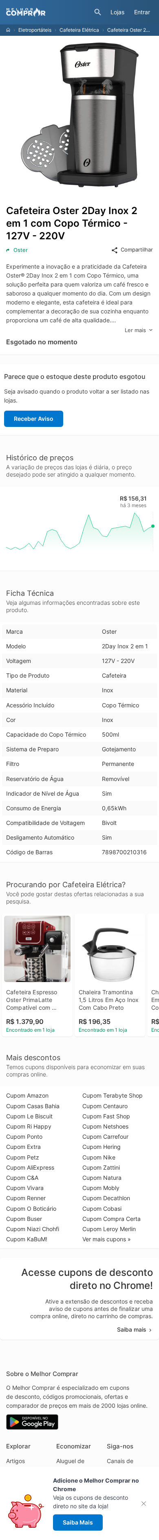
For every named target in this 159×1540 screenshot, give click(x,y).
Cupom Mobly (100, 1187)
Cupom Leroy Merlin (109, 1228)
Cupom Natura (101, 1177)
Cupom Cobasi (101, 1208)
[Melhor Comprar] (48, 12)
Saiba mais (131, 1329)
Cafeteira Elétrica (79, 30)
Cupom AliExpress (30, 1167)
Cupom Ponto (24, 1136)
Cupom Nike (98, 1157)
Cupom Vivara (25, 1187)
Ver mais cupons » (106, 1239)
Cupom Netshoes (105, 1126)
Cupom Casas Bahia (33, 1105)
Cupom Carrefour (105, 1136)
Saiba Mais (78, 1522)
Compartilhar (137, 249)
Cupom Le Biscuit (29, 1116)
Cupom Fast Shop (106, 1116)
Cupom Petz (22, 1157)
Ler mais (135, 330)
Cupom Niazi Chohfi (32, 1228)
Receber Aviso (33, 418)
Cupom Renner (26, 1197)
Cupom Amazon (27, 1095)
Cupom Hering (101, 1146)
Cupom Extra (23, 1146)
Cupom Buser (24, 1218)
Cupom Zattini (101, 1167)
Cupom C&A (22, 1177)
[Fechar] (146, 1503)
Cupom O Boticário (31, 1208)
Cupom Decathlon (106, 1197)
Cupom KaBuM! (26, 1239)
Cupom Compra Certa (111, 1218)
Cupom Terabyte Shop (112, 1095)
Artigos (15, 1460)
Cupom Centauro (105, 1105)
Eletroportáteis (34, 30)
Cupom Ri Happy (28, 1126)
